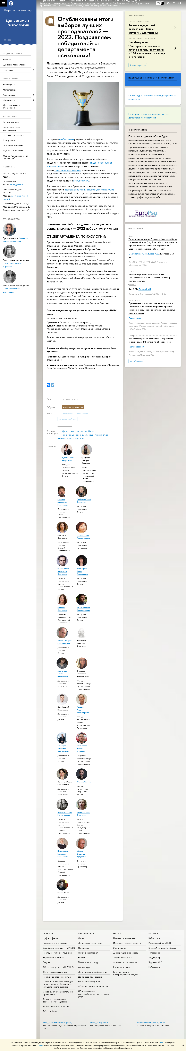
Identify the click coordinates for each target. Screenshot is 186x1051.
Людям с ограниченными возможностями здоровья (55, 1000)
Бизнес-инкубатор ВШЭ (89, 981)
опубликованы (66, 139)
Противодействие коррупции (57, 976)
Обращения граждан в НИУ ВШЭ (58, 967)
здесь (162, 1043)
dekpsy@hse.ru (16, 184)
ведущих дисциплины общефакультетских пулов (89, 189)
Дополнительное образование (11, 106)
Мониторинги (120, 948)
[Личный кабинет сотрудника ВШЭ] (174, 3)
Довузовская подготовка (90, 943)
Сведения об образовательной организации (58, 993)
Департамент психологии (18, 23)
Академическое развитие (125, 962)
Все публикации (136, 361)
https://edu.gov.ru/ (99, 1022)
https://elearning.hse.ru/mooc (151, 1022)
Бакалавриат (9, 84)
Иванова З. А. (134, 317)
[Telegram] (52, 385)
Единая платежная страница (56, 1006)
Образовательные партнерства (93, 986)
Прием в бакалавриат (88, 952)
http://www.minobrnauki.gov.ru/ (57, 1022)
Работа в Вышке (50, 1011)
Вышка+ (81, 957)
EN (162, 3)
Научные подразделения (124, 938)
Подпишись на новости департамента (151, 77)
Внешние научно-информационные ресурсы (125, 973)
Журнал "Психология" (13, 150)
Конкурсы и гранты (122, 967)
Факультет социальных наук (18, 10)
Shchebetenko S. (136, 346)
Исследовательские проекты (127, 943)
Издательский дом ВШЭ (160, 943)
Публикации (135, 228)
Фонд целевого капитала (55, 972)
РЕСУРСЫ (154, 933)
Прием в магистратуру (89, 962)
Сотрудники (9, 140)
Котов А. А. (153, 253)
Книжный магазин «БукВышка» (162, 948)
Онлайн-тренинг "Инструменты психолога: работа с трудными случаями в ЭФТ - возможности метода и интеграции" (146, 49)
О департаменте (11, 122)
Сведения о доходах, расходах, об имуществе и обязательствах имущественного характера (58, 984)
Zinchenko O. (144, 289)
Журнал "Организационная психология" (15, 157)
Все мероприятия (138, 65)
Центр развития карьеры (90, 976)
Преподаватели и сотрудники (57, 952)
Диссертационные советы (125, 952)
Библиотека (154, 938)
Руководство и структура (55, 943)
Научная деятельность (13, 135)
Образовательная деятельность (11, 128)
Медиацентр (154, 957)
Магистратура (9, 89)
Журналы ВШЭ (155, 962)
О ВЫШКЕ (48, 933)
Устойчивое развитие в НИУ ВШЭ (59, 948)
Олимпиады (83, 948)
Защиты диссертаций (123, 957)
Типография (154, 952)
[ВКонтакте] (48, 385)
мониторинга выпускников (67, 169)
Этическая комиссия (13, 145)
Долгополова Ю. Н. (137, 253)
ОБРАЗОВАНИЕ (86, 933)
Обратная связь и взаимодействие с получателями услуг (93, 994)
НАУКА (117, 933)
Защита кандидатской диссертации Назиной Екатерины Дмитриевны (143, 28)
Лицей (81, 938)
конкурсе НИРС (81, 180)
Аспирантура (84, 967)
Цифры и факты (50, 938)
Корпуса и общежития (53, 957)
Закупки (46, 962)
